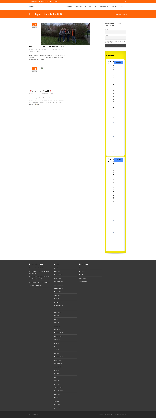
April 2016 (56, 401)
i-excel (115, 414)
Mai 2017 (56, 377)
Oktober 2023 (58, 278)
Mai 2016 (56, 397)
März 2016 (57, 404)
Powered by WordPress (104, 414)
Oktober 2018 (58, 336)
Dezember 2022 (58, 285)
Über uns (114, 6)
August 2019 (57, 312)
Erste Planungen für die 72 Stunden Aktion (46, 47)
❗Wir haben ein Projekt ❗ (40, 91)
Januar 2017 (57, 384)
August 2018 (57, 339)
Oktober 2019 (58, 309)
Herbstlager (79, 6)
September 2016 (58, 391)
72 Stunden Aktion (44, 49)
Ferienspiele (88, 6)
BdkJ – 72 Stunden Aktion (101, 6)
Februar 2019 (57, 329)
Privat (121, 6)
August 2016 (57, 394)
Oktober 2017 (58, 360)
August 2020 (57, 295)
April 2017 (56, 380)
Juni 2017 (56, 374)
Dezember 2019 (58, 305)
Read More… (32, 107)
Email (106, 35)
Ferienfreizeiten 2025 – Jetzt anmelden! (39, 282)
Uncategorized (83, 281)
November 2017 (58, 357)
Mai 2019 (56, 319)
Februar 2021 (57, 292)
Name (106, 29)
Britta (39, 51)
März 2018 (57, 353)
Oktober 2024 (58, 275)
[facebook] (125, 2)
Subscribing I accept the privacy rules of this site (115, 41)
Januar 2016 (57, 408)
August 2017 (57, 367)
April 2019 (56, 322)
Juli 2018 (56, 343)
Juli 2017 (56, 370)
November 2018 (58, 333)
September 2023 (58, 281)
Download (118, 62)
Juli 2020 (56, 298)
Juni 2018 (56, 346)
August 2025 (57, 271)
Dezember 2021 (58, 288)
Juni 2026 (56, 268)
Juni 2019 (56, 315)
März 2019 (57, 326)
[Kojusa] (30, 6)
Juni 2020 (56, 302)
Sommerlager (68, 6)
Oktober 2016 (58, 387)
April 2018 (56, 350)
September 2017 (58, 363)
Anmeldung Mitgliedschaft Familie (113, 89)
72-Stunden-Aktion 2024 (35, 285)
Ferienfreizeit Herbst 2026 (36, 268)
